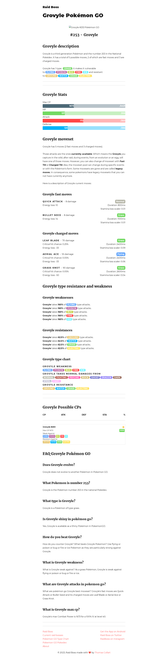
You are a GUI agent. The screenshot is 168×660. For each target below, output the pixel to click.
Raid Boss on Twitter (111, 635)
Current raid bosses (53, 635)
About (46, 646)
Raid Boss (51, 7)
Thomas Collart (103, 652)
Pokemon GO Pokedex (55, 642)
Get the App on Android (112, 631)
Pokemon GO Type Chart (56, 639)
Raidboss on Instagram (112, 639)
